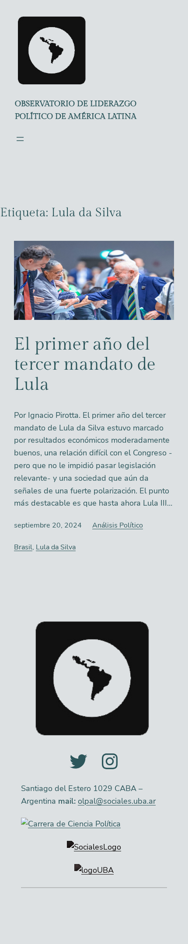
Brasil (23, 547)
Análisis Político (117, 525)
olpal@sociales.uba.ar (117, 801)
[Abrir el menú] (20, 139)
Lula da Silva (56, 547)
